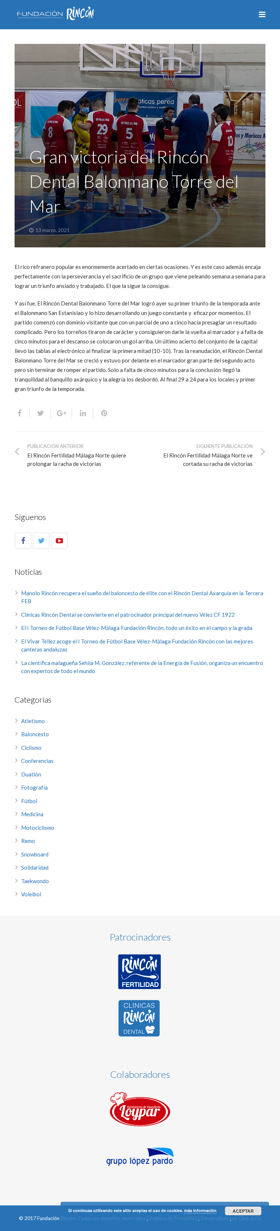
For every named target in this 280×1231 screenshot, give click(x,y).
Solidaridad (34, 867)
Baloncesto (35, 734)
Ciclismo (31, 747)
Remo (28, 840)
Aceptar (243, 1211)
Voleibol (31, 894)
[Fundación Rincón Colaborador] (140, 1109)
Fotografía (34, 787)
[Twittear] (40, 413)
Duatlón (31, 774)
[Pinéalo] (101, 413)
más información (200, 1210)
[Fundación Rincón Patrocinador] (140, 971)
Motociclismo (37, 827)
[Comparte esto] (22, 413)
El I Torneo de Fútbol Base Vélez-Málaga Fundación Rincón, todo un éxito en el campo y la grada (136, 627)
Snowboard (34, 854)
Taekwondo (35, 881)
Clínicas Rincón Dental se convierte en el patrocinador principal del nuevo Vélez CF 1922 (128, 614)
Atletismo (33, 721)
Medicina (32, 814)
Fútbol (29, 801)
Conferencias (37, 760)
